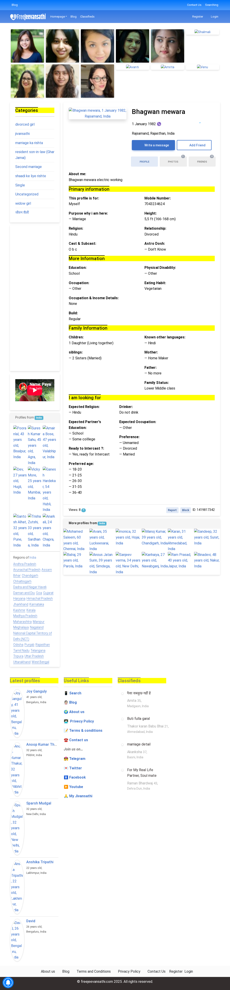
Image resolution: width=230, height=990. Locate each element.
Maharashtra (22, 621)
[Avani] (102, 540)
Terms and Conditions (94, 971)
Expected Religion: (84, 407)
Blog (15, 5)
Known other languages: (164, 337)
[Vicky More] (35, 484)
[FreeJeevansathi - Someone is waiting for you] (28, 16)
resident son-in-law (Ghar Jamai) (34, 155)
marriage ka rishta (29, 143)
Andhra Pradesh (24, 564)
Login (214, 16)
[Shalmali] (202, 31)
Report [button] (172, 510)
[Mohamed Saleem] (76, 540)
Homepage (57, 16)
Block (185, 510)
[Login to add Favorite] (200, 120)
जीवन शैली (22, 212)
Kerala (31, 610)
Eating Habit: (155, 283)
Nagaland (37, 627)
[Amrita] (167, 67)
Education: (77, 267)
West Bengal (40, 662)
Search (75, 693)
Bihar (17, 575)
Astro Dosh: (154, 243)
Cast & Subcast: (82, 243)
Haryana (19, 598)
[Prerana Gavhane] (167, 46)
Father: (150, 367)
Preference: (129, 437)
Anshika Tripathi (39, 862)
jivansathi (22, 133)
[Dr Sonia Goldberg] (97, 81)
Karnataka (36, 604)
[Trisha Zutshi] (35, 531)
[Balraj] (76, 560)
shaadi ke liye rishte (30, 176)
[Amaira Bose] (49, 442)
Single (20, 185)
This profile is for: (84, 198)
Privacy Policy (129, 971)
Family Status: (156, 383)
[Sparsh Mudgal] (17, 828)
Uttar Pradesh (34, 656)
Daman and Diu (24, 593)
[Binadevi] (207, 560)
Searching (211, 5)
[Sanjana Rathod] (62, 81)
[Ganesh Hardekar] (49, 490)
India (102, 523)
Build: (73, 313)
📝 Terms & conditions (83, 730)
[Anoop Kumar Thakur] (17, 769)
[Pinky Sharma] (62, 46)
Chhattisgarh (22, 581)
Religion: (76, 228)
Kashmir (19, 610)
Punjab (29, 644)
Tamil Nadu (21, 650)
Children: (76, 337)
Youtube (76, 787)
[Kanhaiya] (154, 560)
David (30, 921)
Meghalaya (21, 627)
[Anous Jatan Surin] (102, 563)
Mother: (151, 352)
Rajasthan (42, 644)
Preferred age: (81, 464)
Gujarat (48, 593)
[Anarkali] (49, 531)
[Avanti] (132, 67)
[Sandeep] (207, 537)
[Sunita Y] (27, 81)
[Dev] (20, 481)
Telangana (38, 650)
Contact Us (194, 5)
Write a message (156, 145)
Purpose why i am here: (88, 213)
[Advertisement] (34, 298)
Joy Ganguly (36, 691)
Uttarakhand (22, 662)
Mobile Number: (157, 198)
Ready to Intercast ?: (86, 448)
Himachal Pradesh (40, 598)
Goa (39, 593)
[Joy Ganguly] (17, 713)
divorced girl (25, 124)
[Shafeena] (97, 46)
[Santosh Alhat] (20, 531)
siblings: (76, 352)
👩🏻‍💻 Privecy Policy (79, 721)
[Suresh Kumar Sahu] (35, 445)
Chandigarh (30, 575)
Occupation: (79, 283)
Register (197, 16)
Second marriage (28, 167)
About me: (77, 174)
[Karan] (181, 540)
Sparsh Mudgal (38, 803)
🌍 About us (74, 712)
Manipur (38, 621)
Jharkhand (20, 604)
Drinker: (126, 407)
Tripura (18, 656)
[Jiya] (132, 46)
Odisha (18, 644)
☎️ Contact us (76, 740)
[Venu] (202, 67)
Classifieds (87, 16)
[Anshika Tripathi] (17, 887)
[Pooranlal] (20, 442)
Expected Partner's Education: (85, 425)
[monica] (128, 537)
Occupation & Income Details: (94, 298)
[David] (17, 940)
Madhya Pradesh (25, 616)
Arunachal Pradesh (26, 569)
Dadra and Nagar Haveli (29, 587)
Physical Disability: (160, 267)
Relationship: (155, 228)
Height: (150, 213)
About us (48, 971)
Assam (47, 569)
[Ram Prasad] (181, 560)
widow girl (23, 203)
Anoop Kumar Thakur (44, 744)
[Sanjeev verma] (128, 563)
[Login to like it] (209, 120)
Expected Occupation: (137, 422)
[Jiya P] (27, 46)
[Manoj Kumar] (154, 537)
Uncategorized (26, 194)
